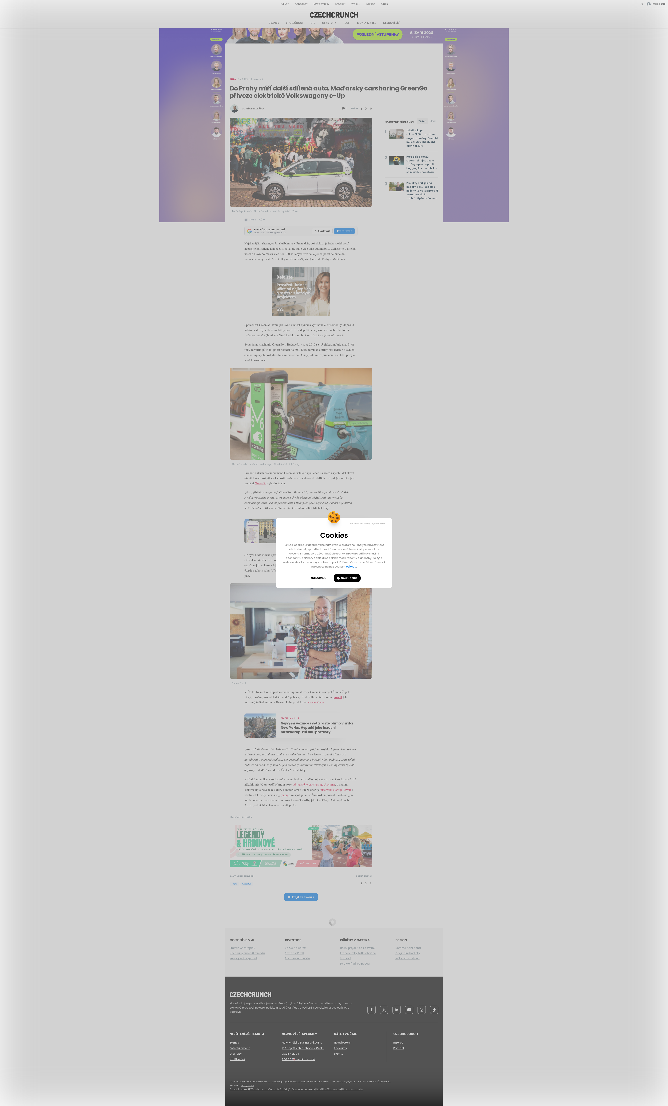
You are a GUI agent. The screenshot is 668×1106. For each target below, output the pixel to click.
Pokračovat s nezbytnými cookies (367, 523)
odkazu (351, 566)
